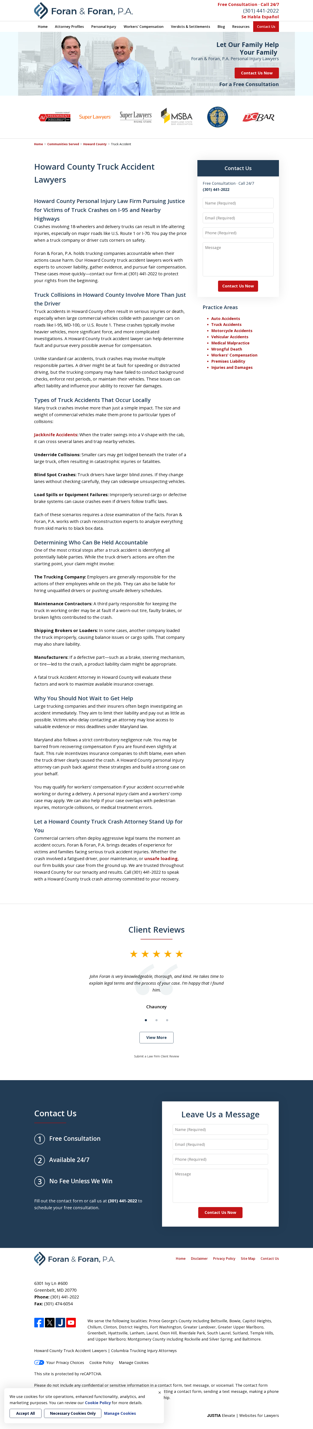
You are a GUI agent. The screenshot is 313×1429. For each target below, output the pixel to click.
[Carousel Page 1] (146, 1020)
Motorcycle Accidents (231, 330)
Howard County (95, 144)
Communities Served (63, 144)
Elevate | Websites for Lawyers (243, 1415)
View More (156, 1037)
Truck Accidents (226, 324)
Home (43, 26)
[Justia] (60, 1323)
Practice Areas (220, 307)
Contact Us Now (257, 72)
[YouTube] (71, 1323)
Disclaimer (199, 1258)
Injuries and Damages (232, 367)
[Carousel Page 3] (167, 1020)
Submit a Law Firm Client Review (156, 1056)
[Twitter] (50, 1323)
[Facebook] (39, 1323)
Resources (241, 26)
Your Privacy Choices (65, 1362)
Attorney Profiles (69, 26)
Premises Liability (228, 361)
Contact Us (266, 26)
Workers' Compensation (144, 26)
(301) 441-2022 (261, 10)
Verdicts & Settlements (190, 26)
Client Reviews (156, 929)
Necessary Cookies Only (73, 1413)
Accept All (25, 1413)
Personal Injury (103, 26)
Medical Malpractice (230, 342)
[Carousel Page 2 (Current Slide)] (156, 1020)
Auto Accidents (225, 318)
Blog (221, 26)
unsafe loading (161, 858)
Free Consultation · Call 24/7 (248, 4)
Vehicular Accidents (229, 336)
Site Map (248, 1258)
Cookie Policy (101, 1362)
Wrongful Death (226, 349)
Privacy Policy (224, 1258)
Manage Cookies (134, 1362)
